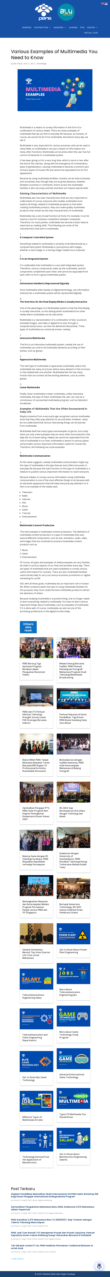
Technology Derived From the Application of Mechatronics (35, 1159)
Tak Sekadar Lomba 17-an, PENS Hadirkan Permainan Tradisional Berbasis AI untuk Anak (52, 1247)
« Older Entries (17, 1258)
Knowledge (41, 63)
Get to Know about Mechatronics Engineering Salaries (73, 1157)
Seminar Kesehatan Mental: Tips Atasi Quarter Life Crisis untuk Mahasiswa (36, 953)
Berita (35, 1200)
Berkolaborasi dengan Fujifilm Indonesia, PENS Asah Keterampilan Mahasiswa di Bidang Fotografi (71, 765)
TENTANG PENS (41, 27)
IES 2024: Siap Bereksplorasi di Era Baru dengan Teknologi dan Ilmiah (72, 812)
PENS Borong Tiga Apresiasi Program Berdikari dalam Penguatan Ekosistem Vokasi (33, 669)
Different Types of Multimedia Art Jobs (32, 1118)
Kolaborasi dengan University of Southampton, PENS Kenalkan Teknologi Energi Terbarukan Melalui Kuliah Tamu (73, 860)
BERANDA (26, 27)
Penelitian (52, 1252)
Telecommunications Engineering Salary (33, 996)
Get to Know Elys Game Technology (34, 1079)
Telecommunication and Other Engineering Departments (34, 1037)
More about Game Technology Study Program (68, 1034)
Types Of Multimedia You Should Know (72, 1116)
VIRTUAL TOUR (91, 32)
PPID (82, 27)
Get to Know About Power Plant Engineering (73, 951)
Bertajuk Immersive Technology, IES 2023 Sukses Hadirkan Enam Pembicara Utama (71, 908)
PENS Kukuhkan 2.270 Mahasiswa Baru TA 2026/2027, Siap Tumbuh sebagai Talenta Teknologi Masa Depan (51, 1221)
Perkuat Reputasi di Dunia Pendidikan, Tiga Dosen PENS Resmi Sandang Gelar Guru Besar (73, 718)
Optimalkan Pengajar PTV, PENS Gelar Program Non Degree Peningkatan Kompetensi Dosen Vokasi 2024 (36, 813)
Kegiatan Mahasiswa (45, 1200)
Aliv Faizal (18, 63)
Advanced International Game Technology (71, 1076)
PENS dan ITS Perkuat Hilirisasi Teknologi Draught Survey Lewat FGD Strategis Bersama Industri (34, 717)
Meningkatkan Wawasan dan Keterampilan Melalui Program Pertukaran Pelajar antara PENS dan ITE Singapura (35, 907)
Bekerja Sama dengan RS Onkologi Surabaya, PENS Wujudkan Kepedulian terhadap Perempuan (35, 860)
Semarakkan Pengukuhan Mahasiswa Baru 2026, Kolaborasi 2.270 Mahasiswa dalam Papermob (52, 1208)
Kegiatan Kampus (55, 1239)
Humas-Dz (17, 1200)
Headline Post (43, 1213)
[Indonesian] (106, 3)
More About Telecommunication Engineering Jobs (69, 992)
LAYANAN (73, 27)
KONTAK (91, 27)
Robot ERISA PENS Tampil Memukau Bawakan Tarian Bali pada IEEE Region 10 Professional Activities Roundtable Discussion (36, 765)
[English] (102, 3)
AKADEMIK (58, 27)
